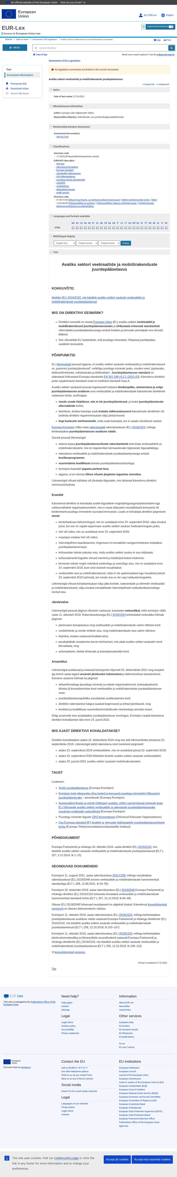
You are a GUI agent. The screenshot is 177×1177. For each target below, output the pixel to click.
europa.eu (26, 1067)
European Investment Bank (132, 1104)
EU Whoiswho (126, 1033)
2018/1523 (138, 427)
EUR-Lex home (22, 39)
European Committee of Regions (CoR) (138, 1100)
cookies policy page (66, 1158)
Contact (65, 1006)
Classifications (61, 146)
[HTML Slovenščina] (158, 227)
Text (8, 69)
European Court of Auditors (132, 1089)
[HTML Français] (106, 227)
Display (125, 243)
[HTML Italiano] (118, 227)
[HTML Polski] (142, 227)
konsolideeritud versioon (70, 952)
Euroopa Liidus (102, 321)
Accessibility (67, 1029)
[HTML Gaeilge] (109, 227)
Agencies (123, 1126)
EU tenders (124, 1026)
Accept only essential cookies (152, 1159)
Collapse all (163, 84)
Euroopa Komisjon (63, 427)
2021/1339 (118, 875)
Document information (20, 75)
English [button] (170, 15)
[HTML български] (73, 227)
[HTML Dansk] (85, 227)
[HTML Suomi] (162, 227)
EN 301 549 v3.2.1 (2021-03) (121, 376)
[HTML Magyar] (130, 227)
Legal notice (67, 1022)
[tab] (109, 89)
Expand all (149, 84)
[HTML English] (101, 227)
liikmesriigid (64, 364)
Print (168, 40)
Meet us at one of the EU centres (77, 1078)
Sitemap (65, 1010)
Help (158, 40)
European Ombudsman (130, 1107)
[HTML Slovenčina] (154, 227)
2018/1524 (119, 614)
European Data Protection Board (134, 1115)
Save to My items (20, 93)
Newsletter (124, 1006)
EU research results (128, 1029)
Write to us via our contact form (76, 1075)
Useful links (125, 1010)
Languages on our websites (74, 1103)
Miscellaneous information (68, 106)
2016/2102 (144, 846)
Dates (56, 89)
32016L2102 (62, 136)
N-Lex (122, 1043)
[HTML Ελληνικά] (97, 227)
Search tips (41, 54)
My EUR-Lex (150, 15)
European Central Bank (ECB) (133, 1086)
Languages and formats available (71, 216)
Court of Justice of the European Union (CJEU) (141, 1082)
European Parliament (129, 1067)
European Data (126, 1022)
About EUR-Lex (126, 1002)
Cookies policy (68, 1026)
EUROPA (8, 39)
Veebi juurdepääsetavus (73, 787)
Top (54, 968)
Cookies (65, 1114)
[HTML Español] (77, 227)
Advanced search (165, 54)
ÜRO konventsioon (103, 817)
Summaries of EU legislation (44, 39)
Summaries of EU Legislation (64, 60)
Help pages (66, 1002)
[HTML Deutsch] (89, 227)
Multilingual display (64, 236)
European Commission (130, 1078)
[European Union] (12, 1061)
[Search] (171, 48)
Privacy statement (70, 1033)
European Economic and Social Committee (139, 1097)
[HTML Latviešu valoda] (122, 227)
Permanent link (19, 83)
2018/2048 (128, 890)
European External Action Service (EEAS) (138, 1093)
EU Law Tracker (126, 1047)
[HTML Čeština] (81, 227)
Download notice (20, 88)
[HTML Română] (150, 227)
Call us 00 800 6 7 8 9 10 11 (74, 1067)
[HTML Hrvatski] (113, 227)
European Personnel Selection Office (137, 1118)
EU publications (126, 1037)
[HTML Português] (146, 227)
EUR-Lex (13, 28)
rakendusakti (97, 427)
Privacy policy (68, 1107)
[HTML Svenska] (166, 227)
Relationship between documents (71, 126)
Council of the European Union (133, 1075)
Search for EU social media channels (79, 1091)
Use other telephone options (75, 1071)
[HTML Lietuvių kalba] (126, 227)
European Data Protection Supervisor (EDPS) (140, 1111)
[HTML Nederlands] (138, 227)
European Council (127, 1071)
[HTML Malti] (134, 227)
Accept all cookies (117, 1159)
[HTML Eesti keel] (93, 227)
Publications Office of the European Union (139, 1122)
